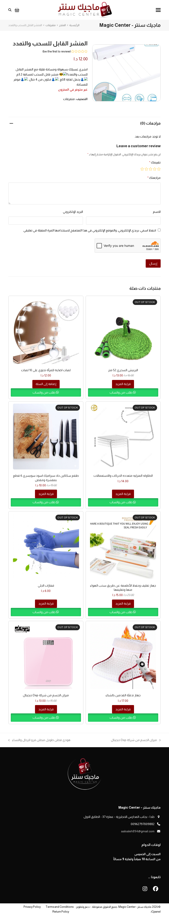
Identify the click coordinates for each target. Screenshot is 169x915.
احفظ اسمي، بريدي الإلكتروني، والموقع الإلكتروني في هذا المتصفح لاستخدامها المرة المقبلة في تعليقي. (89, 230)
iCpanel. (155, 911)
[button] (158, 10)
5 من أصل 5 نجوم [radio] (142, 169)
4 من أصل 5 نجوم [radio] (146, 169)
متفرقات (69, 99)
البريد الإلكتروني (73, 211)
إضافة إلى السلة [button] (46, 384)
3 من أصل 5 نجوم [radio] (150, 169)
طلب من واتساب (121, 392)
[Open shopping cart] (16, 10)
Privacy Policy (32, 906)
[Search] (9, 9)
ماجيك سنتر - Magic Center (134, 906)
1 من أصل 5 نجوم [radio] (159, 169)
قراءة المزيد (123, 384)
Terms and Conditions (59, 906)
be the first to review (56, 51)
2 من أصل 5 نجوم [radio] (154, 169)
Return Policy (60, 911)
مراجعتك (154, 177)
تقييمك (154, 162)
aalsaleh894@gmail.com (137, 831)
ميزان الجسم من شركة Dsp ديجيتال (136, 740)
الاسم (157, 211)
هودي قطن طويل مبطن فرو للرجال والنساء (41, 740)
